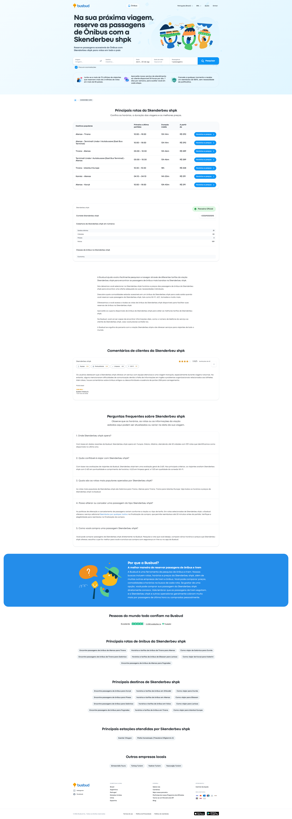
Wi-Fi (132, 366)
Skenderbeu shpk (83, 361)
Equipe (82, 366)
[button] (101, 61)
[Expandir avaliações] (214, 364)
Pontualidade (99, 366)
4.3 (123, 366)
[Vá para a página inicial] (81, 6)
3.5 (87, 366)
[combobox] (85, 61)
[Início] (75, 100)
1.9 (136, 366)
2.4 (107, 366)
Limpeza (117, 366)
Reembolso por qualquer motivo (114, 514)
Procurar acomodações (87, 67)
